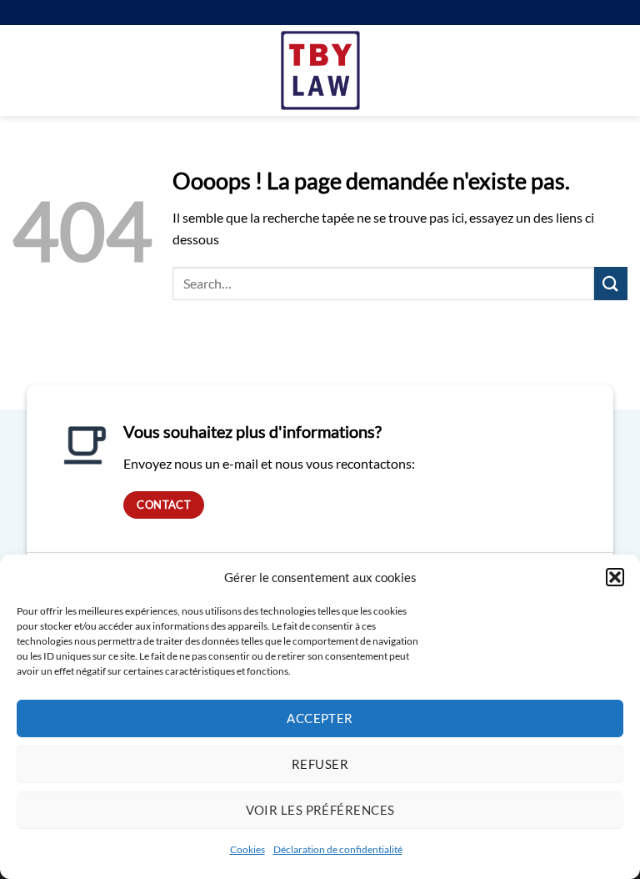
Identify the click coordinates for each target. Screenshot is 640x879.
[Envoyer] (611, 283)
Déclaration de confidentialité (337, 849)
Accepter (320, 718)
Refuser (320, 763)
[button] (615, 577)
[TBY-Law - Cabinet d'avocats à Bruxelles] (320, 70)
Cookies (247, 849)
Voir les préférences (320, 809)
